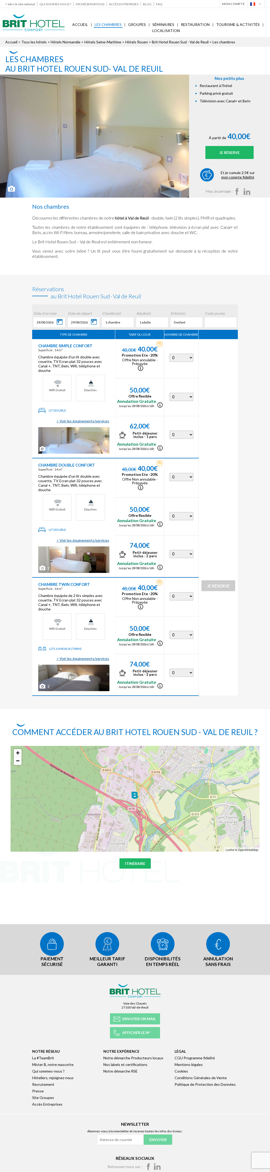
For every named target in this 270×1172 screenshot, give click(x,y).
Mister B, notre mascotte (53, 1064)
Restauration (195, 24)
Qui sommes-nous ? (55, 4)
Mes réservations (90, 4)
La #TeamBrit (43, 1058)
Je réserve (229, 152)
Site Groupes (43, 1097)
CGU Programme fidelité (195, 1058)
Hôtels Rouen (136, 42)
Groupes (137, 24)
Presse (38, 1091)
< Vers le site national (20, 4)
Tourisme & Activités (238, 24)
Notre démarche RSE (120, 1071)
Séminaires (163, 24)
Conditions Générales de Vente (201, 1077)
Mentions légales (189, 1064)
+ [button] (18, 753)
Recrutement (43, 1084)
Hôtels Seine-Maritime (102, 42)
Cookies (181, 1071)
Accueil (80, 24)
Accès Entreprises (123, 4)
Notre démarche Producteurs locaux (133, 1058)
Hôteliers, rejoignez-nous (53, 1077)
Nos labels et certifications (125, 1064)
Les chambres (108, 24)
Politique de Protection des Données (205, 1084)
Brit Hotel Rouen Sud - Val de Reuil (180, 42)
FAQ (159, 4)
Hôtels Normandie (65, 42)
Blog (147, 4)
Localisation (166, 30)
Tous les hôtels (34, 42)
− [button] (18, 761)
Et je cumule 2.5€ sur (238, 174)
